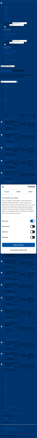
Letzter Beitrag (9, 126)
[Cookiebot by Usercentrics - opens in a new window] (27, 187)
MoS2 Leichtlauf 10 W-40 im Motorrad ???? (11, 339)
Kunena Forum (22, 413)
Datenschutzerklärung (10, 428)
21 (5, 91)
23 (5, 94)
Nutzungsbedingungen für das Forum (14, 430)
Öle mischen (8, 361)
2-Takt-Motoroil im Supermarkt (10, 181)
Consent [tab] (6, 191)
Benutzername (8, 23)
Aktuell (6, 7)
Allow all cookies (18, 245)
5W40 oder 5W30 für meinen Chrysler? (11, 307)
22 (5, 92)
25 (5, 97)
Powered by (14, 413)
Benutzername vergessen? (11, 34)
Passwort (6, 25)
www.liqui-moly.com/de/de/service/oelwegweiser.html (15, 79)
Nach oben (4, 433)
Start (5, 6)
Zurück (6, 86)
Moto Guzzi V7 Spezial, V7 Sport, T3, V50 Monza (11, 158)
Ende (5, 100)
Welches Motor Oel (10, 169)
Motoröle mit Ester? (10, 258)
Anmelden (7, 30)
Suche (5, 9)
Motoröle (6, 70)
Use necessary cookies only (18, 250)
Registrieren (7, 11)
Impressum (7, 426)
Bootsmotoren (9, 351)
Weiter (6, 99)
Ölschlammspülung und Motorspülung (11, 131)
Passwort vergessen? (9, 33)
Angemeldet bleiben (11, 27)
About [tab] (30, 191)
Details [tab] (18, 191)
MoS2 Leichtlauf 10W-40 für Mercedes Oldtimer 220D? (11, 145)
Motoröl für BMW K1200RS (10, 118)
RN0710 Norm (9, 269)
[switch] (32, 226)
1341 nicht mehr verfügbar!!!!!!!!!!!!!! (11, 294)
